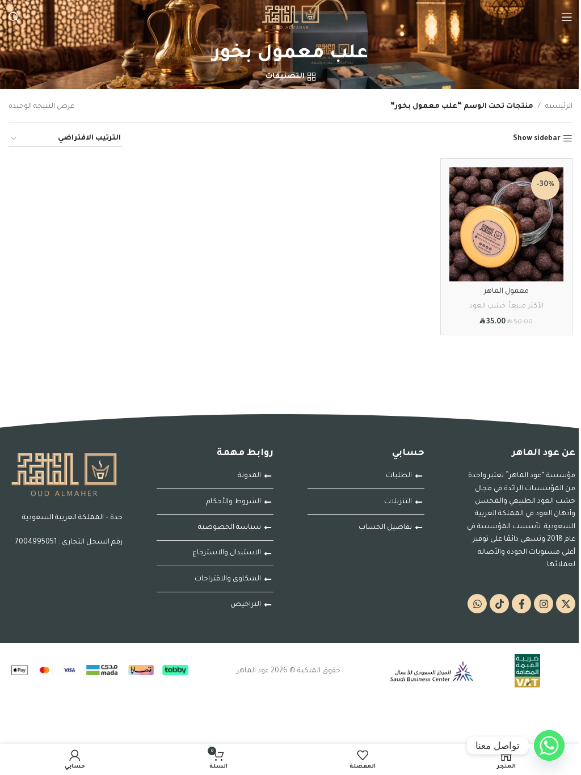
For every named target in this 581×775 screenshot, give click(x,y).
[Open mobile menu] (566, 17)
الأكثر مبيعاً (526, 306)
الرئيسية (558, 107)
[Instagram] (543, 603)
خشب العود (487, 306)
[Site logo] (290, 18)
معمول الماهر (506, 292)
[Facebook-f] (521, 603)
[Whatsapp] (477, 603)
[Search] (14, 17)
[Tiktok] (499, 603)
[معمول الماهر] (506, 224)
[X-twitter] (565, 603)
